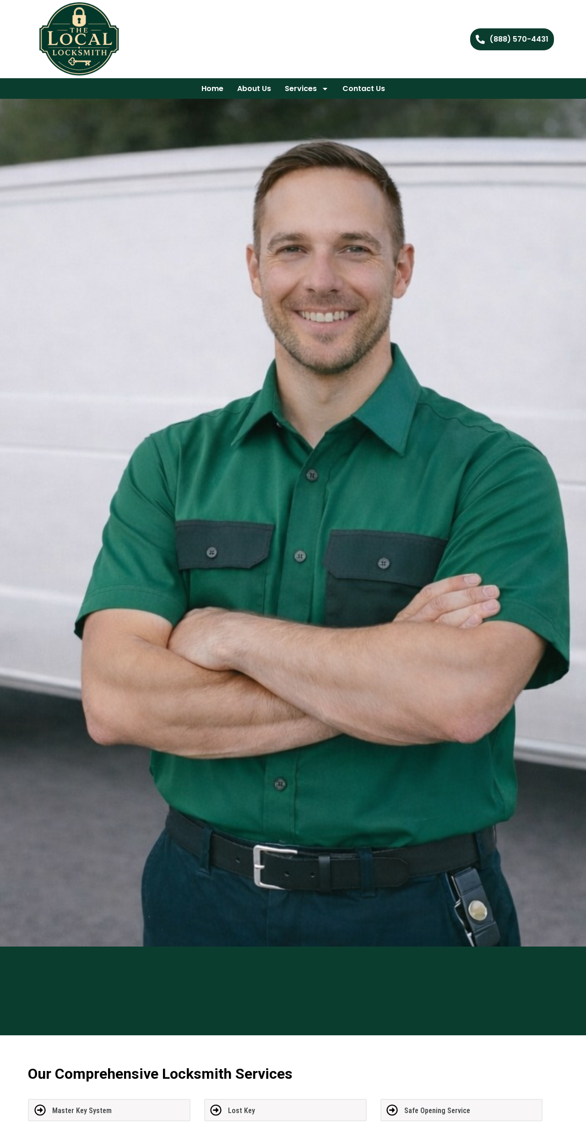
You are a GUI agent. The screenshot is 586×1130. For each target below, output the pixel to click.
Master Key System (82, 1110)
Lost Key (241, 1110)
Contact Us (363, 88)
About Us (254, 88)
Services (301, 88)
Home (212, 88)
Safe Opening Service (437, 1110)
